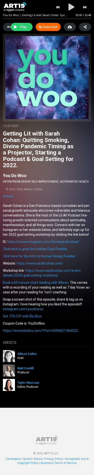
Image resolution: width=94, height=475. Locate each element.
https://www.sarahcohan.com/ (40, 263)
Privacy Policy (54, 459)
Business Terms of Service (59, 463)
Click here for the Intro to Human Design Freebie (39, 256)
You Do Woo (15, 175)
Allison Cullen (27, 354)
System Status (32, 459)
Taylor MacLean (28, 382)
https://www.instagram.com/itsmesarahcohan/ (43, 242)
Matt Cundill (25, 368)
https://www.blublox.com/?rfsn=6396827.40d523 (40, 331)
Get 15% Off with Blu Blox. (22, 316)
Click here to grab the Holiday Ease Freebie (35, 249)
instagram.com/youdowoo (23, 309)
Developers (13, 459)
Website (8, 196)
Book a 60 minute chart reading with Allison (35, 282)
